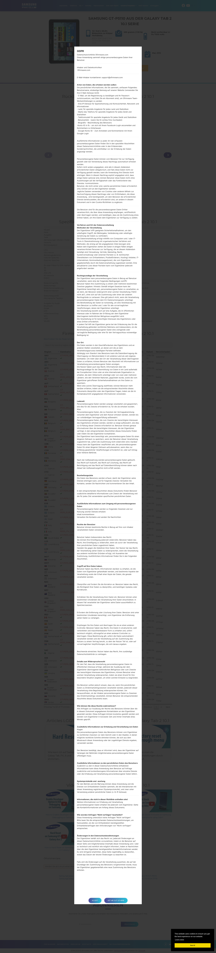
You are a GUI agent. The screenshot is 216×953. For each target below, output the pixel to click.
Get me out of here (116, 900)
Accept (95, 900)
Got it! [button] (192, 945)
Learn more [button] (179, 939)
